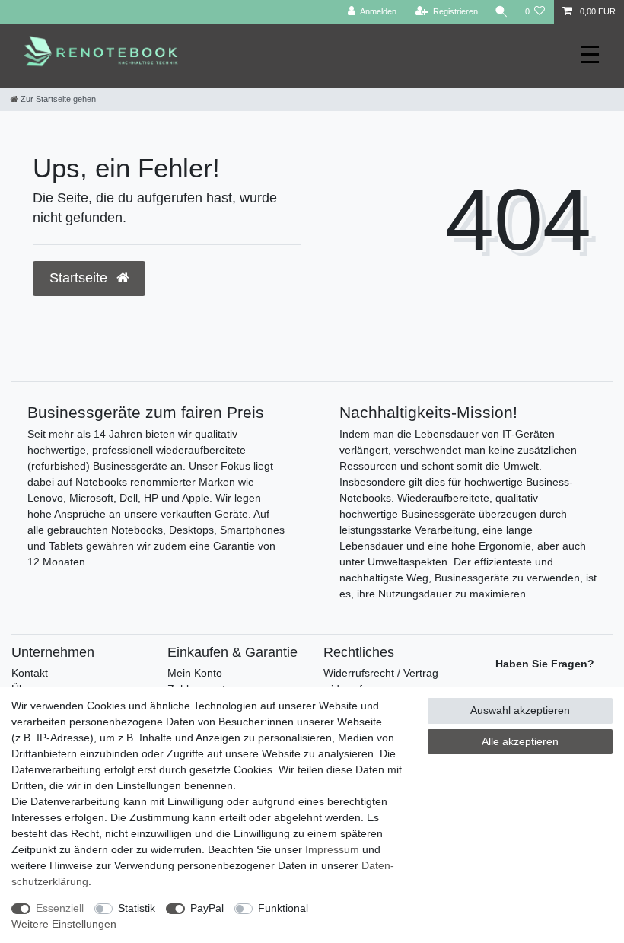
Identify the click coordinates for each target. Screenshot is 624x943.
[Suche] (501, 12)
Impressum (332, 849)
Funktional (283, 908)
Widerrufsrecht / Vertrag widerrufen (380, 681)
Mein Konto (194, 673)
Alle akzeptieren (520, 741)
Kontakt (29, 673)
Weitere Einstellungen (63, 924)
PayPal (207, 908)
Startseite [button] (80, 277)
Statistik (136, 908)
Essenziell (60, 908)
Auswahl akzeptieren (520, 710)
